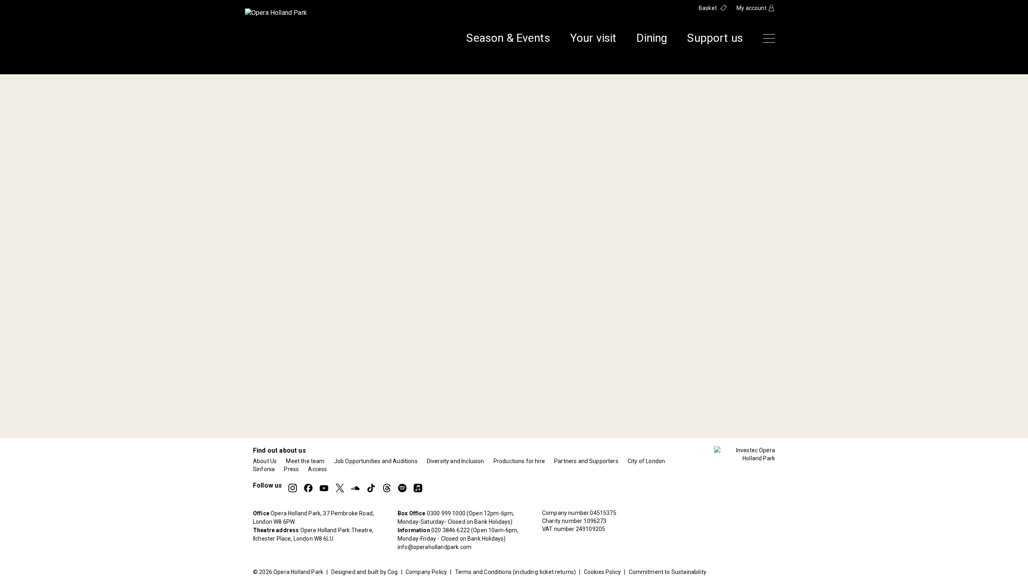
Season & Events (508, 38)
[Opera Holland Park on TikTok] (371, 488)
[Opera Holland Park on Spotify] (402, 488)
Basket (708, 8)
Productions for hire (519, 461)
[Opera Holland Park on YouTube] (324, 488)
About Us (265, 461)
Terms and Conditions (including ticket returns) (515, 572)
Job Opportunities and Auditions (376, 461)
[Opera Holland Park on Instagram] (293, 488)
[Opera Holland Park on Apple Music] (418, 488)
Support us (715, 38)
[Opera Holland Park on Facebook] (308, 488)
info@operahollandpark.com (434, 547)
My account (751, 8)
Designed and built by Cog (364, 572)
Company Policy (426, 572)
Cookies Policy (602, 572)
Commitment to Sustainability (667, 572)
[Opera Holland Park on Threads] (387, 488)
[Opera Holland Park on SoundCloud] (355, 488)
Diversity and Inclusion (455, 461)
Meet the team (305, 461)
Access (317, 469)
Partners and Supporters (586, 461)
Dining (651, 38)
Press (291, 469)
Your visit (593, 38)
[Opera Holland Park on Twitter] (340, 488)
